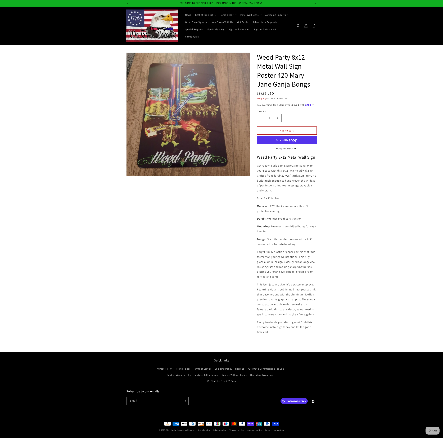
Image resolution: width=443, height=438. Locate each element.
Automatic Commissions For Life (266, 368)
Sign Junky (171, 430)
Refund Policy (182, 368)
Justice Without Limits (234, 374)
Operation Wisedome (262, 374)
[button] (205, 14)
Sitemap (239, 368)
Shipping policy (254, 430)
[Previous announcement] (127, 3)
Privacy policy (219, 430)
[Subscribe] (184, 401)
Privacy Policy (163, 368)
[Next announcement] (315, 3)
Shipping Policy (223, 368)
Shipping (261, 98)
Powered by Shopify (185, 430)
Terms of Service (202, 368)
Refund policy (204, 430)
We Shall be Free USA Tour (221, 381)
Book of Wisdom (176, 374)
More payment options (286, 148)
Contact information (274, 430)
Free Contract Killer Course (203, 374)
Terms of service (236, 430)
